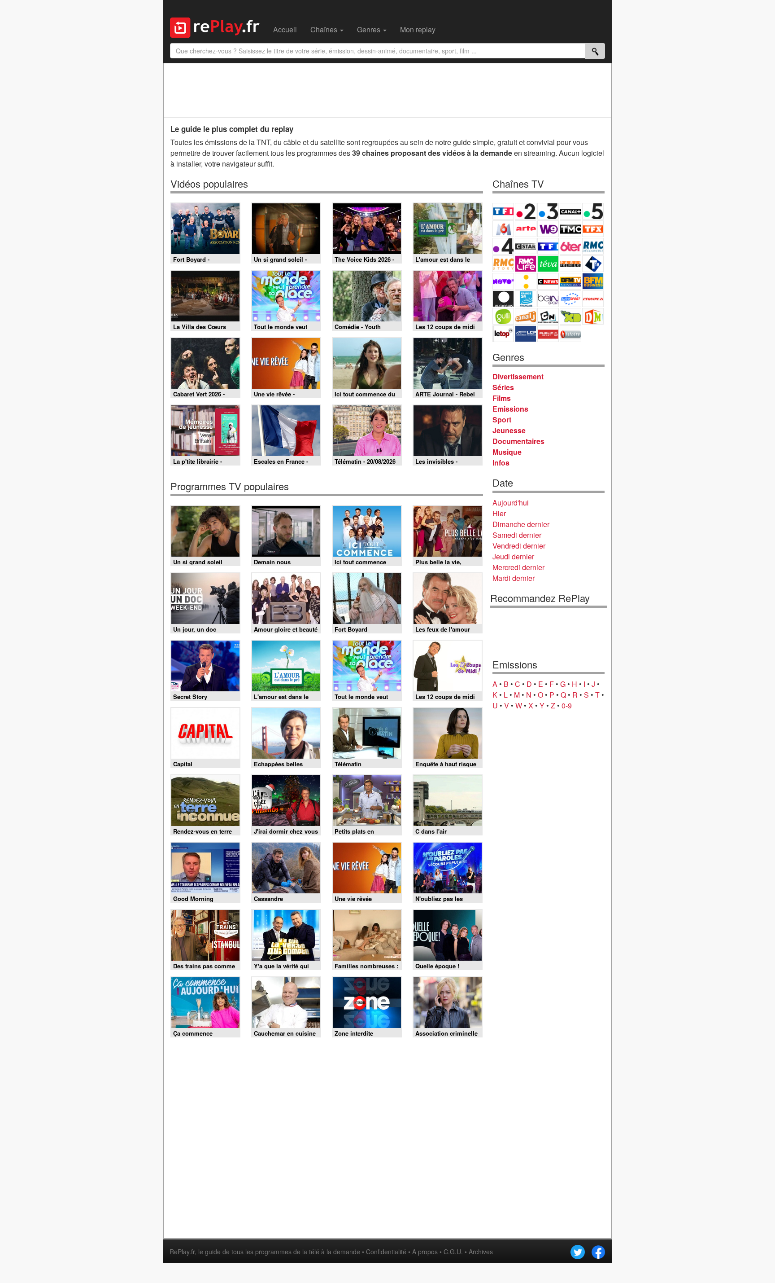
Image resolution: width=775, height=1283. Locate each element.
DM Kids (593, 316)
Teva (548, 263)
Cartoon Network (548, 316)
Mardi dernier (513, 578)
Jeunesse (509, 430)
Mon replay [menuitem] (417, 29)
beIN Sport (548, 298)
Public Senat (548, 333)
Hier (499, 513)
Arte (525, 228)
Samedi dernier (516, 535)
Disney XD (570, 316)
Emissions (510, 409)
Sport (501, 419)
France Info (525, 281)
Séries (503, 387)
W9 (548, 228)
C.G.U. (453, 1251)
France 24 (525, 298)
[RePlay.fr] (218, 26)
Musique (507, 452)
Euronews (503, 298)
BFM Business (593, 281)
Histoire (570, 333)
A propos (425, 1251)
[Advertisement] (387, 90)
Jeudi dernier (513, 556)
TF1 (503, 211)
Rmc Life (525, 263)
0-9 (567, 705)
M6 (503, 228)
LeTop (503, 333)
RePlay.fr (182, 1251)
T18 (593, 263)
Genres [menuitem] (369, 29)
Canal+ (570, 211)
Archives (481, 1251)
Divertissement (518, 376)
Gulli (503, 316)
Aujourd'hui (510, 502)
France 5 (593, 211)
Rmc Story (503, 263)
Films (501, 398)
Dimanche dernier (520, 524)
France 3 (548, 211)
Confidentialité (386, 1251)
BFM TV (570, 281)
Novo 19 (503, 281)
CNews (548, 281)
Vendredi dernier (518, 545)
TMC (570, 228)
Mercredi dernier (518, 567)
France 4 (503, 246)
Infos (500, 462)
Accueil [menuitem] (285, 29)
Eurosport (570, 298)
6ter (570, 246)
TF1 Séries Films (548, 246)
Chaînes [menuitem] (324, 29)
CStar (525, 246)
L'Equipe (593, 298)
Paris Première (570, 263)
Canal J (525, 316)
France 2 (525, 211)
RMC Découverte (593, 246)
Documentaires (518, 441)
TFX (593, 228)
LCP (525, 333)
